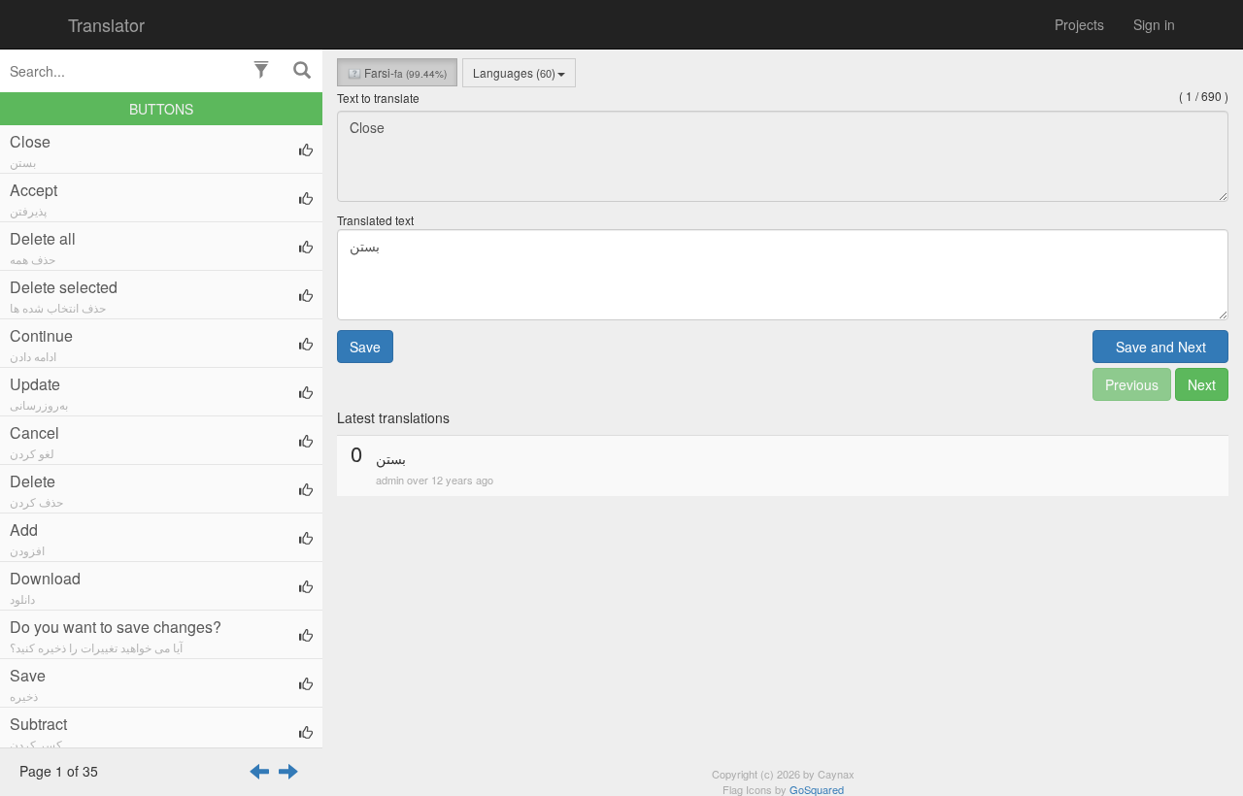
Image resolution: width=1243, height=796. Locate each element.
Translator (106, 24)
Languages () (514, 72)
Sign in (1154, 24)
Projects (1079, 24)
